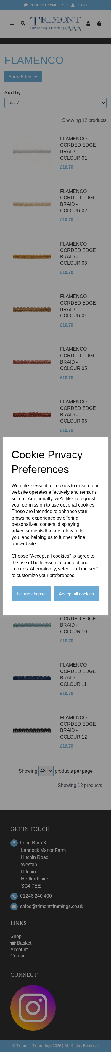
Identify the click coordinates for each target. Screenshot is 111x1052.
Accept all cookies (76, 593)
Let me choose (31, 593)
